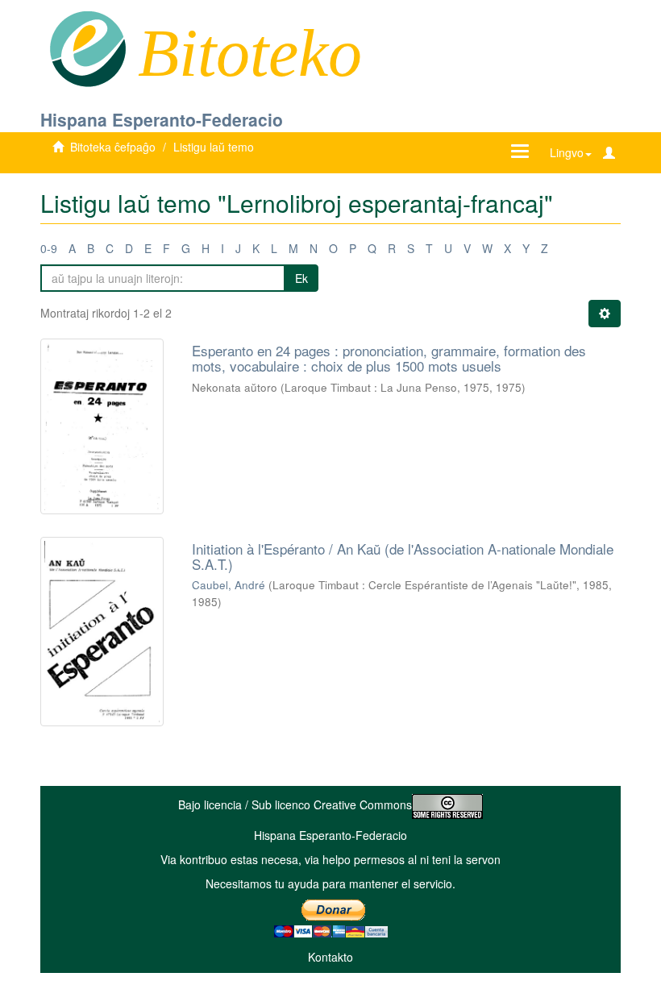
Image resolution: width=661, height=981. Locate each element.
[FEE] (87, 47)
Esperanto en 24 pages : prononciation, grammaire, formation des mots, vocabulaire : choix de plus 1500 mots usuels (389, 358)
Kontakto (330, 957)
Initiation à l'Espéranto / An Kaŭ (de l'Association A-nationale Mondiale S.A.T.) (402, 556)
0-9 (48, 248)
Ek (301, 278)
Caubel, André (228, 584)
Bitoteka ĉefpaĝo (113, 147)
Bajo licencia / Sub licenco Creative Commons (295, 804)
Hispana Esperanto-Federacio (161, 119)
